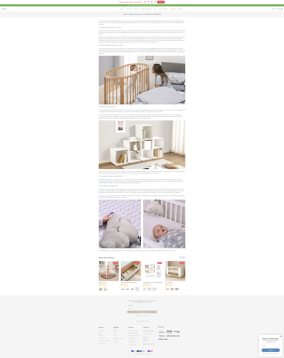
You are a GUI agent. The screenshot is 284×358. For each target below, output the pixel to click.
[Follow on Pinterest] (143, 321)
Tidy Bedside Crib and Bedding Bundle (152, 282)
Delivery (115, 330)
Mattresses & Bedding (146, 8)
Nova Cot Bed (168, 282)
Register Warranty (132, 333)
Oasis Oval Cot (102, 282)
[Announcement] (142, 5)
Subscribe (142, 312)
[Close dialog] (281, 336)
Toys (155, 8)
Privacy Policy (102, 343)
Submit (271, 350)
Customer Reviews (132, 330)
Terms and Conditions (104, 340)
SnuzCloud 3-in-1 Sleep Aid (107, 195)
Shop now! (160, 2)
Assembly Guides (132, 338)
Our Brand (101, 330)
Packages (173, 8)
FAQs (100, 333)
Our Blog (101, 335)
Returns (115, 333)
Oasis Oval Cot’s (129, 50)
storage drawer (181, 51)
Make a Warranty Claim (134, 335)
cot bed (167, 51)
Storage (136, 8)
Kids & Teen (129, 8)
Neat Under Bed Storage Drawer (129, 282)
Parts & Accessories (163, 8)
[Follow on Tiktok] (146, 321)
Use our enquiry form (148, 330)
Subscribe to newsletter (149, 343)
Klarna (115, 335)
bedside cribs (144, 48)
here (175, 40)
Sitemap (116, 342)
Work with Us (102, 338)
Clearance (180, 8)
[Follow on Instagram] (140, 321)
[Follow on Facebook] (137, 321)
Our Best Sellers (132, 344)
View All (182, 257)
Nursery (122, 8)
